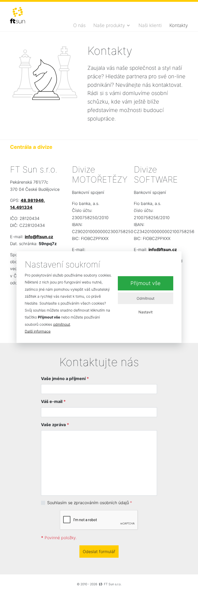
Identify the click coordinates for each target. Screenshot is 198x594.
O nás (79, 25)
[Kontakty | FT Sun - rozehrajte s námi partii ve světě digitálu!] (17, 15)
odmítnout (61, 324)
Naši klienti (150, 25)
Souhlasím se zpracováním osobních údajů (88, 502)
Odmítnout (145, 298)
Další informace (38, 331)
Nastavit (145, 312)
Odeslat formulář (99, 551)
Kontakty (178, 25)
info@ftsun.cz (39, 236)
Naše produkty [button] (109, 25)
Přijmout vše (145, 283)
